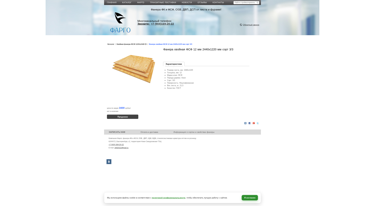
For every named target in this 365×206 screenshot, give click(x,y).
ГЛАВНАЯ (111, 2)
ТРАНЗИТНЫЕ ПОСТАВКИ (163, 2)
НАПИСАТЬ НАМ (117, 132)
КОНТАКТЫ (218, 2)
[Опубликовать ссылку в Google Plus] (254, 123)
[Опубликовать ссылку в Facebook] (250, 123)
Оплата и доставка (149, 132)
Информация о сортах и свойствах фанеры (194, 132)
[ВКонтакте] (109, 161)
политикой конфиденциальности (168, 198)
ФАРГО (140, 2)
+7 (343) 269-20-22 (116, 145)
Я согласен (249, 198)
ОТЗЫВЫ (202, 2)
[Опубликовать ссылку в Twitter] (258, 123)
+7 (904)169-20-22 (162, 23)
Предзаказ (122, 117)
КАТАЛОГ (127, 2)
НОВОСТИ (187, 2)
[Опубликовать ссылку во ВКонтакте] (245, 123)
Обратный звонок (251, 25)
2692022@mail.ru (121, 148)
